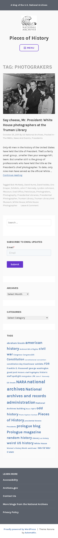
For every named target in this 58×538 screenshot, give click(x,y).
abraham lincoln (16, 343)
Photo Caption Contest (28, 415)
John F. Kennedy (28, 188)
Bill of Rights (33, 349)
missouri (7, 191)
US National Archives (32, 134)
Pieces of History (29, 38)
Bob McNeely (16, 184)
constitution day (15, 364)
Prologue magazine (24, 432)
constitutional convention (35, 360)
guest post (12, 372)
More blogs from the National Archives (25, 504)
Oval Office (18, 191)
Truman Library (26, 198)
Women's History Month (17, 448)
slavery (36, 438)
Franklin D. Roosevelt (17, 368)
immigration (26, 376)
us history (44, 438)
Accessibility (10, 479)
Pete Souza (29, 191)
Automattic (30, 532)
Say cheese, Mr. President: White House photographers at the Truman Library (27, 125)
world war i (32, 448)
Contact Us (9, 495)
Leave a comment (30, 205)
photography (9, 195)
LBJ (8, 383)
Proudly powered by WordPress (20, 529)
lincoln (13, 383)
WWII (11, 452)
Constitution (15, 359)
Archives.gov (10, 487)
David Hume (30, 184)
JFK (33, 376)
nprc (33, 408)
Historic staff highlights (28, 372)
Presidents (37, 138)
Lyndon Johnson (45, 188)
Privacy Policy (11, 512)
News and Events (22, 138)
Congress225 (28, 355)
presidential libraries (28, 195)
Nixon (28, 409)
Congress (17, 355)
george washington (38, 368)
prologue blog (29, 426)
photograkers (43, 191)
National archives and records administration (26, 396)
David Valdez (43, 184)
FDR (46, 363)
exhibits (15, 188)
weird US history (20, 443)
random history (19, 438)
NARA (21, 382)
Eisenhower (28, 364)
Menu (30, 47)
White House (19, 202)
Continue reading (12, 175)
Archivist (23, 349)
